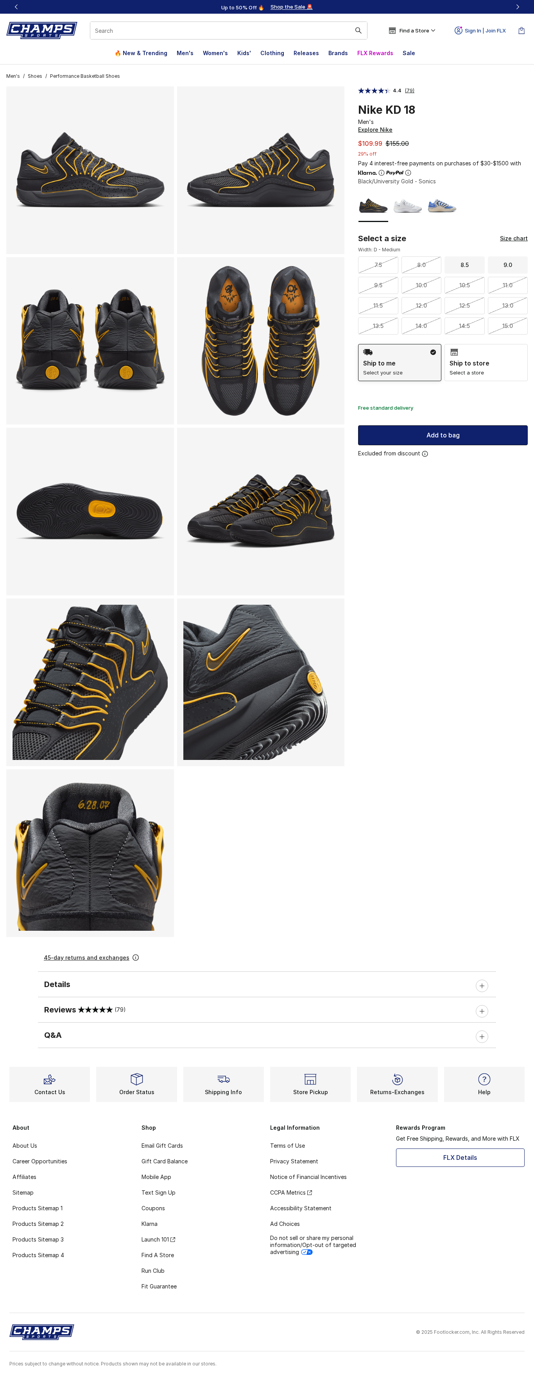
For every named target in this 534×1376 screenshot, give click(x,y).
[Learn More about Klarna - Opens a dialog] (381, 172)
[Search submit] (358, 30)
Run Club (153, 1270)
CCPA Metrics (288, 1192)
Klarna (150, 1223)
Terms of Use (287, 1145)
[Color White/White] (408, 205)
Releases (306, 53)
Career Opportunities (40, 1161)
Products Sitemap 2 (38, 1223)
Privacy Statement (294, 1161)
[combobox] (228, 30)
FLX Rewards (375, 53)
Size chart (514, 238)
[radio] (399, 362)
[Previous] (16, 7)
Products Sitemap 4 (38, 1255)
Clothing (272, 53)
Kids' (244, 53)
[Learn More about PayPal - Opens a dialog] (408, 172)
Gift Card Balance (165, 1161)
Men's (185, 53)
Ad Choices (285, 1223)
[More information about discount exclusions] (425, 454)
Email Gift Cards (162, 1145)
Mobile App (156, 1177)
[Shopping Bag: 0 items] (521, 30)
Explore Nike (375, 129)
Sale (409, 53)
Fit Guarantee (159, 1286)
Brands (338, 53)
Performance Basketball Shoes (85, 76)
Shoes (35, 76)
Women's (215, 53)
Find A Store (158, 1255)
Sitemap (23, 1192)
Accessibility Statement (301, 1208)
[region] (267, 7)
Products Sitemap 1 (38, 1208)
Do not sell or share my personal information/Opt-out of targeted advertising (313, 1244)
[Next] (517, 7)
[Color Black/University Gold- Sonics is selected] (373, 205)
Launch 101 (155, 1239)
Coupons (153, 1208)
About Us (25, 1145)
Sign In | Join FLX (485, 30)
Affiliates (24, 1177)
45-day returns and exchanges (86, 957)
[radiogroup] (443, 362)
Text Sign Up (159, 1192)
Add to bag (443, 435)
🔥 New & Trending (141, 53)
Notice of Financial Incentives (308, 1177)
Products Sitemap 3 (38, 1239)
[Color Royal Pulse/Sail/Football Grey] (442, 205)
